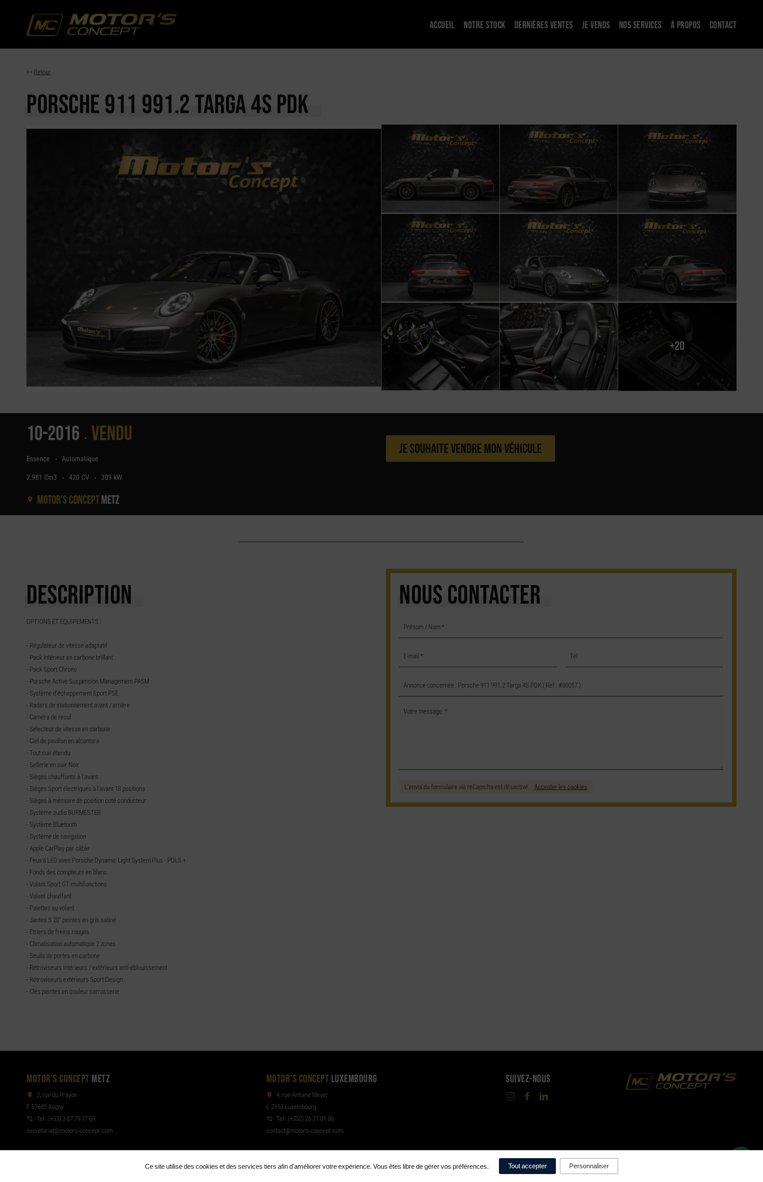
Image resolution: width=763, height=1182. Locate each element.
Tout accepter (527, 1166)
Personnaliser (589, 1166)
